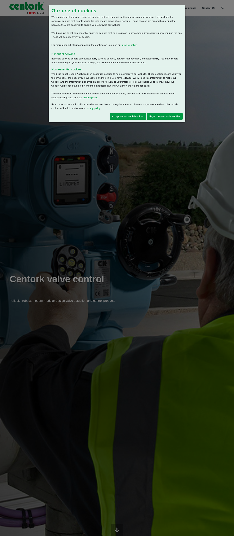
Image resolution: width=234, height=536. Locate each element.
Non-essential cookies (66, 69)
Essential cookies (63, 54)
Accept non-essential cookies (128, 116)
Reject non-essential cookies (164, 116)
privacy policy (129, 45)
